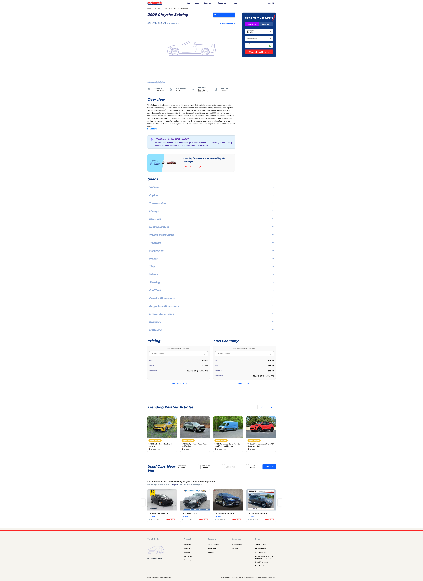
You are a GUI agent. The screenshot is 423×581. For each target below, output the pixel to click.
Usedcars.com (237, 544)
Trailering (155, 242)
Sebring (167, 8)
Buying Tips (188, 556)
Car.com (235, 548)
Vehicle (153, 187)
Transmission (157, 203)
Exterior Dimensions (161, 298)
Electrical (155, 219)
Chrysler (157, 8)
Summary (155, 321)
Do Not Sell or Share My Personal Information (264, 557)
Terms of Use (260, 544)
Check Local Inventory (224, 15)
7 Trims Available (226, 23)
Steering (154, 282)
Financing (187, 560)
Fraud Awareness (261, 562)
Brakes (153, 258)
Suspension (156, 250)
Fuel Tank (155, 290)
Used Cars (266, 24)
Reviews (187, 552)
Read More (152, 129)
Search (269, 467)
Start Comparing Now (194, 167)
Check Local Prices (259, 52)
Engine (153, 195)
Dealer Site (212, 548)
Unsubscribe (260, 566)
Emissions (155, 329)
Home (149, 8)
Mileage (154, 211)
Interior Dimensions (161, 314)
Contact (211, 552)
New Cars (252, 24)
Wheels (153, 274)
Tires (152, 266)
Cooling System (159, 226)
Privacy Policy (260, 548)
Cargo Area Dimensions (164, 306)
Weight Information (161, 234)
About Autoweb (213, 544)
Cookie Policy (260, 552)
